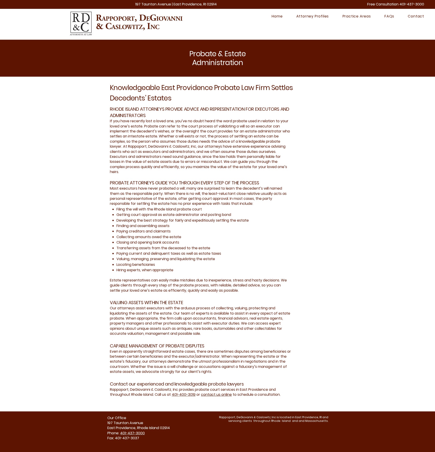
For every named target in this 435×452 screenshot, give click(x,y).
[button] (306, 16)
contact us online (216, 394)
